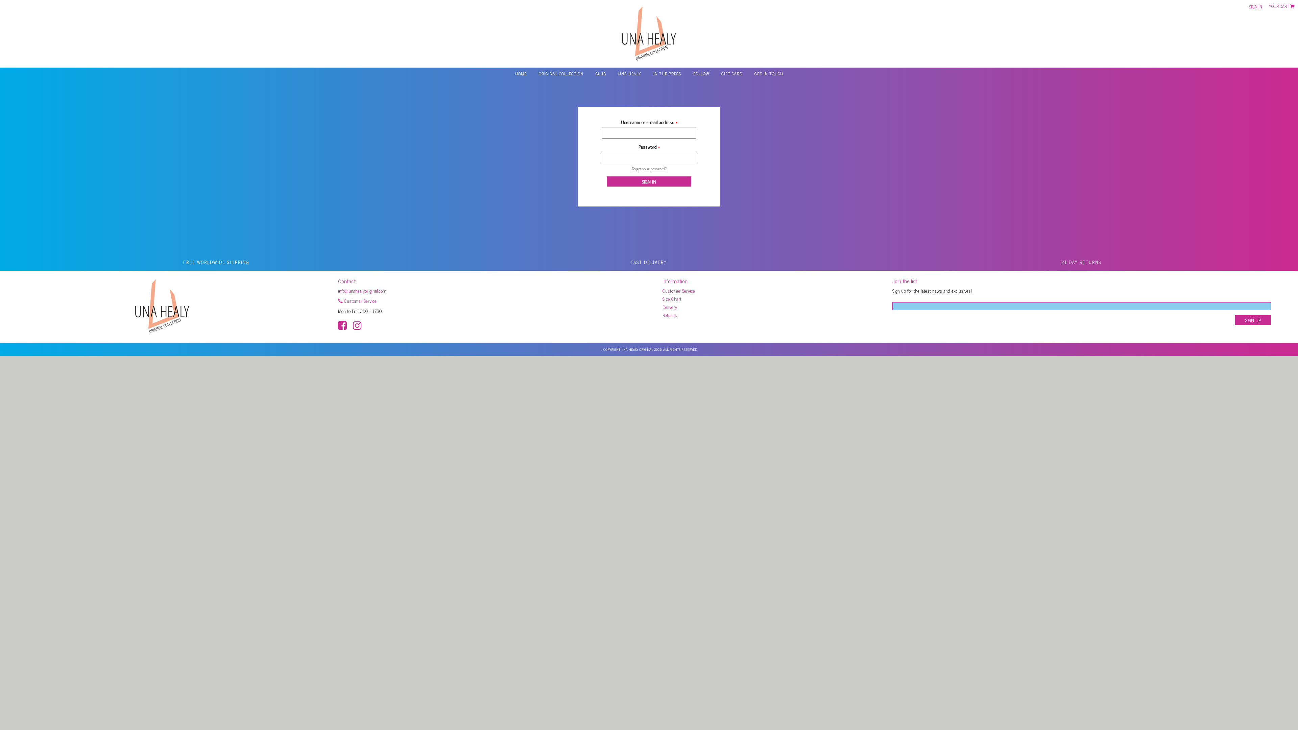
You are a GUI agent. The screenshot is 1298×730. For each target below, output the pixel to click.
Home (521, 73)
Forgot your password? (649, 168)
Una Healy (629, 73)
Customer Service (360, 301)
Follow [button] (701, 73)
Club (601, 73)
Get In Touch (768, 73)
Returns (670, 315)
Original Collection (561, 73)
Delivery (670, 307)
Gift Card (731, 73)
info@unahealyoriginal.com (362, 290)
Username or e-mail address (649, 122)
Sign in (1255, 6)
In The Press (667, 73)
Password (649, 146)
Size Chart (672, 298)
